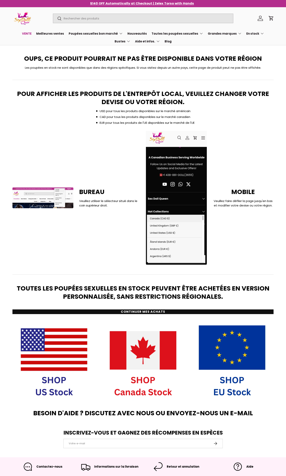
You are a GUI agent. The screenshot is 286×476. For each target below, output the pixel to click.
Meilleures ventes (50, 34)
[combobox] (143, 18)
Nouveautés (137, 34)
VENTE (27, 34)
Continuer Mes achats (143, 311)
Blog (168, 41)
